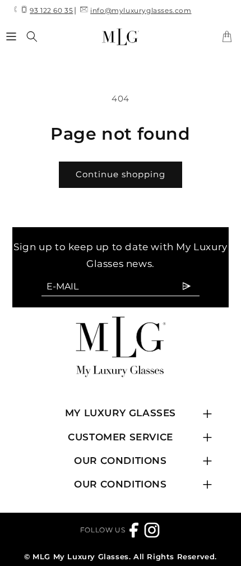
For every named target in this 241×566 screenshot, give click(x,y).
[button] (11, 36)
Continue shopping (120, 174)
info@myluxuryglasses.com (140, 10)
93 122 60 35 (51, 10)
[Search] (32, 36)
